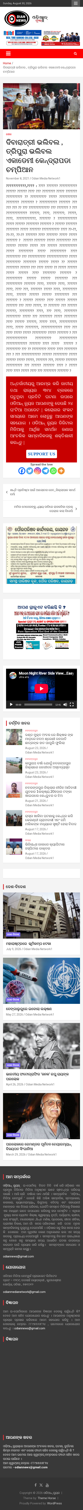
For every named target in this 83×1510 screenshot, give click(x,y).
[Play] (11, 705)
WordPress (54, 1503)
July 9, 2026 (13, 949)
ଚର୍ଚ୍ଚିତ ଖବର (19, 723)
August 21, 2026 (35, 800)
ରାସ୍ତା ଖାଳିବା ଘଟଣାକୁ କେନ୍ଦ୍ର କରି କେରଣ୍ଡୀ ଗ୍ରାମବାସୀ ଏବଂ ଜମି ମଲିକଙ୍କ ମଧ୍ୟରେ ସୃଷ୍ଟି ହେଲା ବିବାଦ (51, 820)
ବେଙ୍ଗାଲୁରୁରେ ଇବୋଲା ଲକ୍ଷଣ (29, 1009)
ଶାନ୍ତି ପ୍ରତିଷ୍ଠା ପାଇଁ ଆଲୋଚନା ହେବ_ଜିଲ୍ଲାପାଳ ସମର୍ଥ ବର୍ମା (42, 492)
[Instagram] (37, 470)
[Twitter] (29, 470)
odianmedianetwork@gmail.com (24, 1292)
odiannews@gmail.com (18, 1256)
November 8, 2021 (17, 178)
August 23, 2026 (35, 748)
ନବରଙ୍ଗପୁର (31, 730)
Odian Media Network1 (46, 178)
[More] (61, 470)
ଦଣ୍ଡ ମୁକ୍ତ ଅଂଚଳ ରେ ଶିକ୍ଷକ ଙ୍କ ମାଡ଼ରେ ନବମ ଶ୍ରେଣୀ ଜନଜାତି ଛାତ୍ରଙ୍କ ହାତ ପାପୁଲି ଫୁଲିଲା (49, 739)
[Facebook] (21, 470)
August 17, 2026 (35, 829)
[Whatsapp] (53, 470)
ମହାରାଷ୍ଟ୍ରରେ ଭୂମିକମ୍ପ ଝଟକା (28, 944)
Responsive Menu (76, 3)
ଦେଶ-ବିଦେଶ (16, 887)
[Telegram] (45, 470)
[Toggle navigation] (8, 53)
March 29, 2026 (16, 1154)
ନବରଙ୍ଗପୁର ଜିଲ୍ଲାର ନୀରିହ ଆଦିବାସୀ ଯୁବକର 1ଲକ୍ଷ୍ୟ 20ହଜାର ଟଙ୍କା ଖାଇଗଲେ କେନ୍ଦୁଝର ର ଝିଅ (51, 792)
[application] (41, 689)
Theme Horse (47, 1498)
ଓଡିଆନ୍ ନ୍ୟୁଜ (52, 1493)
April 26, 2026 (14, 1084)
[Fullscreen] (72, 705)
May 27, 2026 (14, 1014)
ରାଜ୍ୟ (28, 840)
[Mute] (65, 705)
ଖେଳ (8, 134)
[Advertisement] (41, 1387)
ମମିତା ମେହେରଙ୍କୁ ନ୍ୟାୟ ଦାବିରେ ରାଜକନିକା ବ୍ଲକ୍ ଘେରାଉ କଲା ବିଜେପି (43, 509)
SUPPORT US (41, 454)
